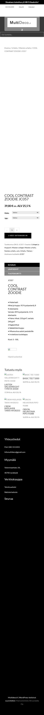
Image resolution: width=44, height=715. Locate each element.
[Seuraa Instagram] (40, 7)
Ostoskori (31, 7)
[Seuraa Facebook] (37, 7)
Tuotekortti (14, 273)
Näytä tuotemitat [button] (15, 357)
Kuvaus (12, 265)
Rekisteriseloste (10, 492)
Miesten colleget (18, 248)
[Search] (41, 34)
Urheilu (14, 48)
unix (18, 251)
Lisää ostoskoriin (18, 235)
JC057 (22, 254)
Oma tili (21, 7)
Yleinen (29, 251)
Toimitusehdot (10, 487)
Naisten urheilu (10, 251)
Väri (6, 218)
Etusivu (7, 48)
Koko (7, 213)
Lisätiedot (13, 269)
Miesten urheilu (25, 48)
